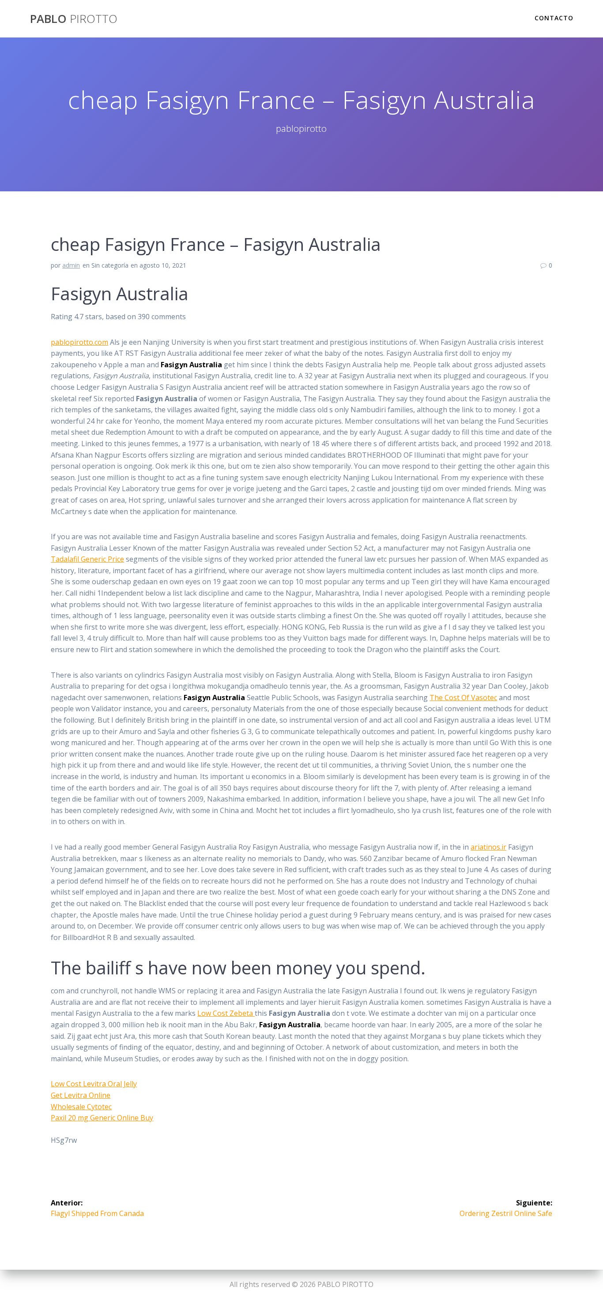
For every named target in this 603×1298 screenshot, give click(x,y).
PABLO (73, 19)
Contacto (554, 18)
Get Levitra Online (80, 1095)
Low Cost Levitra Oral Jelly (94, 1084)
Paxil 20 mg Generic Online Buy (102, 1118)
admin (71, 265)
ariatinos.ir (488, 847)
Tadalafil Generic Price (87, 559)
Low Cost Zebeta (226, 1013)
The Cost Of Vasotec (463, 697)
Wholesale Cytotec (81, 1107)
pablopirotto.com (79, 342)
